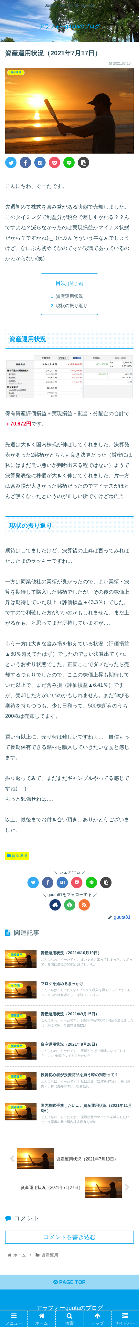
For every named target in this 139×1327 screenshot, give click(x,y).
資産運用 (19, 855)
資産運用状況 (69, 296)
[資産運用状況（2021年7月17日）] (40, 162)
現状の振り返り (72, 305)
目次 (61, 283)
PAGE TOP (72, 1282)
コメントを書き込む (69, 1237)
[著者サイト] (55, 905)
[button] (125, 832)
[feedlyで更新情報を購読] (69, 905)
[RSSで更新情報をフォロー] (84, 905)
